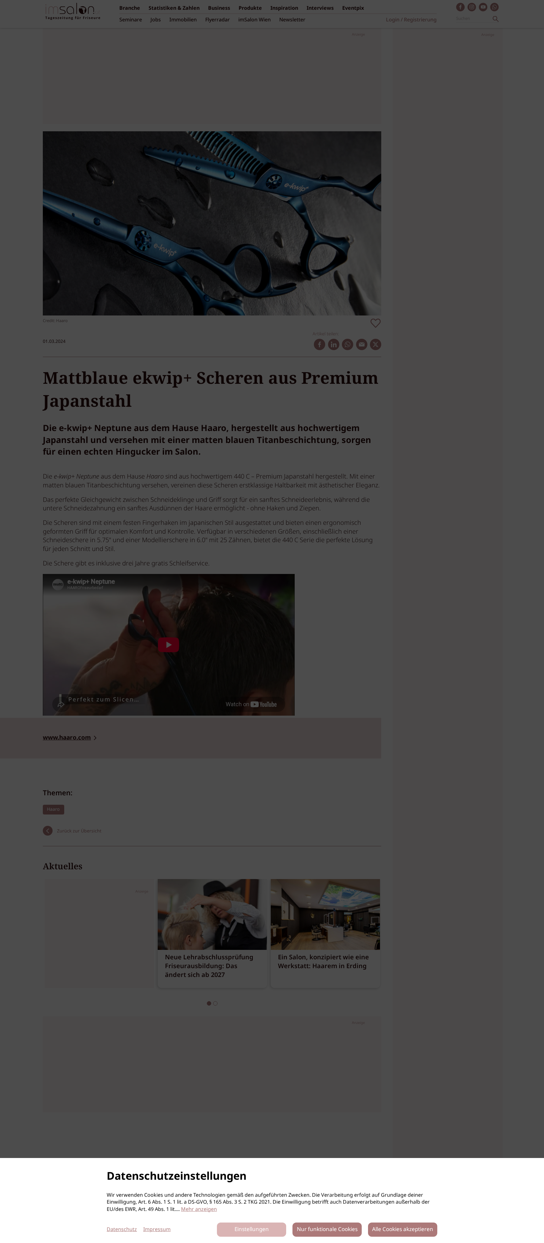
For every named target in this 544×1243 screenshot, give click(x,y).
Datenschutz (122, 1230)
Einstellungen (252, 1229)
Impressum (157, 1230)
